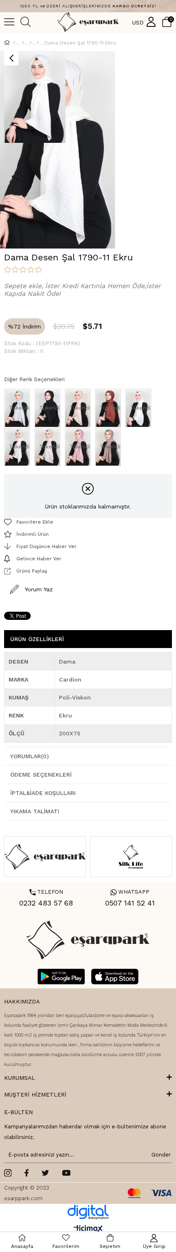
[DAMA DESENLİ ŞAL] (38, 43)
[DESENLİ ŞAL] (30, 43)
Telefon (46, 892)
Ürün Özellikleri (37, 639)
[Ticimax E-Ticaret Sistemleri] (88, 1229)
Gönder (159, 1155)
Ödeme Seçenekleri (41, 774)
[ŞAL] (23, 43)
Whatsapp (130, 892)
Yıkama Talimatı (34, 811)
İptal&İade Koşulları (43, 793)
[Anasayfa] (14, 43)
